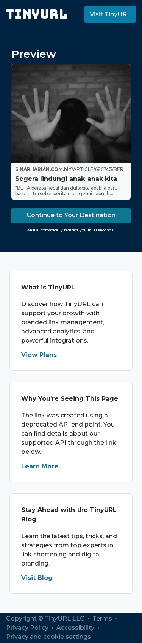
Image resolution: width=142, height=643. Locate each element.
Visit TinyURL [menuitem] (110, 14)
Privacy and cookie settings (48, 636)
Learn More (39, 466)
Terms (103, 618)
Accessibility (76, 627)
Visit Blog (37, 577)
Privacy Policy (28, 627)
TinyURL (37, 14)
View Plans (39, 355)
